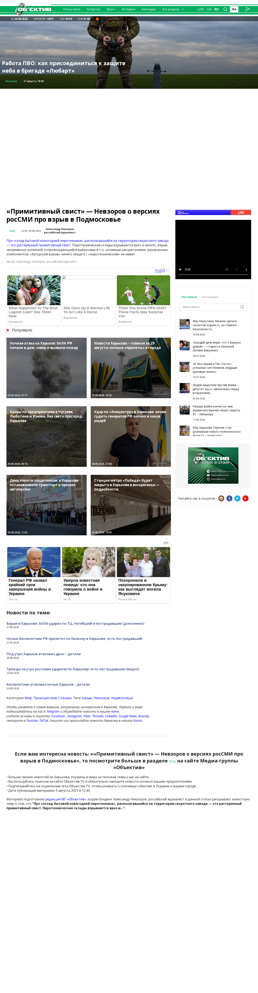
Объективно (71, 9)
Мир (12, 231)
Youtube (32, 720)
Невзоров (101, 698)
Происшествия (45, 698)
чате (115, 711)
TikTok (43, 720)
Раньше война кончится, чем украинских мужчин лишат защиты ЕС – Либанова (216, 410)
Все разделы (171, 9)
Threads (97, 716)
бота (138, 720)
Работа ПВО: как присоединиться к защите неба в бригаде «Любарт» (63, 66)
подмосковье (122, 698)
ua (209, 9)
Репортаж (93, 9)
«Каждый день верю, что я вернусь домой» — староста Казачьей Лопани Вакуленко (217, 346)
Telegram (52, 711)
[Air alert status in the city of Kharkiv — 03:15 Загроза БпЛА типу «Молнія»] (97, 19)
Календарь (148, 9)
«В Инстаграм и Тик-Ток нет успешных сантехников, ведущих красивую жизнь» (215, 368)
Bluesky (143, 716)
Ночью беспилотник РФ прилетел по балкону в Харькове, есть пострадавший (74, 638)
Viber (87, 716)
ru (216, 9)
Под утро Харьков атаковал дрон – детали (43, 654)
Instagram (74, 716)
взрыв (87, 698)
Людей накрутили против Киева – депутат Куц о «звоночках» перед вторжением (216, 389)
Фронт (110, 9)
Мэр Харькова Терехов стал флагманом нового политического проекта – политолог (217, 431)
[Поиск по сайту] (225, 9)
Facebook (58, 716)
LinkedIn (111, 716)
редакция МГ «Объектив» (65, 799)
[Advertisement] (129, 117)
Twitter (237, 498)
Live (200, 9)
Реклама (11, 81)
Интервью (128, 9)
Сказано (65, 698)
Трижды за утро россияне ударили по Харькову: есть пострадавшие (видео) (72, 669)
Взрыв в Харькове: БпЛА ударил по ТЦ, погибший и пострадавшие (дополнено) (75, 623)
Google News (128, 716)
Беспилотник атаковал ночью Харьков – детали (48, 684)
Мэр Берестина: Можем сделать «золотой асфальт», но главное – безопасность (216, 325)
